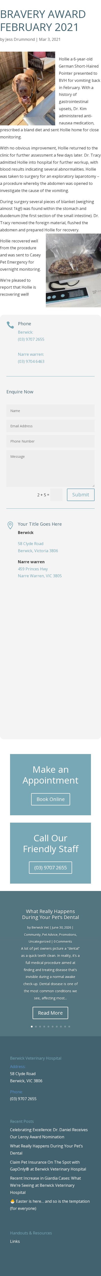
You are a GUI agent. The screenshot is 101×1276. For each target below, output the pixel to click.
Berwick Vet (40, 927)
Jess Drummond (20, 39)
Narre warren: (31, 354)
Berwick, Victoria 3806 (38, 550)
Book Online (51, 799)
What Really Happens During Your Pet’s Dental (50, 914)
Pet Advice (50, 934)
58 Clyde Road (30, 543)
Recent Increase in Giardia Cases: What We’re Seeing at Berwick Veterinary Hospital (45, 1185)
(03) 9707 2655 (50, 867)
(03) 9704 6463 (31, 361)
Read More (50, 1012)
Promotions (67, 934)
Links (15, 1241)
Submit (80, 494)
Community (32, 934)
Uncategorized (39, 941)
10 (69, 1026)
